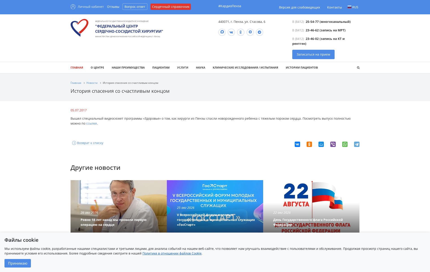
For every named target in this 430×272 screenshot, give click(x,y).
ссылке (91, 123)
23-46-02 (312, 39)
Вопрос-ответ (135, 6)
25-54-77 (312, 21)
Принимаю (17, 263)
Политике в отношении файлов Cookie (172, 253)
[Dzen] (250, 32)
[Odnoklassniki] (240, 32)
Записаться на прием (313, 54)
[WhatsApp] (345, 144)
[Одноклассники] (309, 144)
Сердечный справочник (170, 6)
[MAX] (222, 32)
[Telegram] (259, 32)
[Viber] (333, 144)
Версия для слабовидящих (299, 7)
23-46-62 (312, 30)
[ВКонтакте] (297, 144)
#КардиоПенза (229, 6)
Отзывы (113, 6)
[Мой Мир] (321, 144)
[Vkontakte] (231, 32)
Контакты (334, 7)
